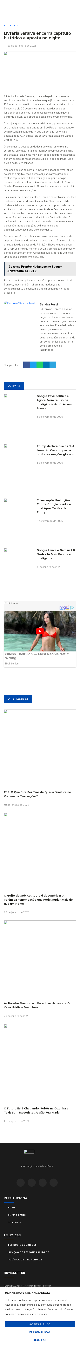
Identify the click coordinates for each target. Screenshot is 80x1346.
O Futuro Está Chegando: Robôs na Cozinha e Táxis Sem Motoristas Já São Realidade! (36, 1110)
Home (11, 1207)
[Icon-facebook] (21, 1183)
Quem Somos (17, 1215)
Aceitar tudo (39, 1324)
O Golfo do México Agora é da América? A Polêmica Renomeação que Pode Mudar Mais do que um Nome (38, 899)
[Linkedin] (54, 1183)
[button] (5, 7)
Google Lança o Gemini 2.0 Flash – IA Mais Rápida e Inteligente (56, 554)
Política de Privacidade (25, 1259)
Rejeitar (40, 1340)
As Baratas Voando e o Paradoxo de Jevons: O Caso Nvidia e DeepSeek (37, 1005)
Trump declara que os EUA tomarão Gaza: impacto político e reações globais (55, 450)
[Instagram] (43, 1183)
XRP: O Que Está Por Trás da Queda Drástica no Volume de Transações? (37, 794)
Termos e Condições (22, 1244)
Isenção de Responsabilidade (28, 1252)
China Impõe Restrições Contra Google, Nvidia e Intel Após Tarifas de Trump (54, 506)
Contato (14, 1222)
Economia (11, 25)
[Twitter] (32, 1183)
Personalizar (40, 1332)
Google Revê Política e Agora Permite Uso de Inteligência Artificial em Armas (54, 402)
